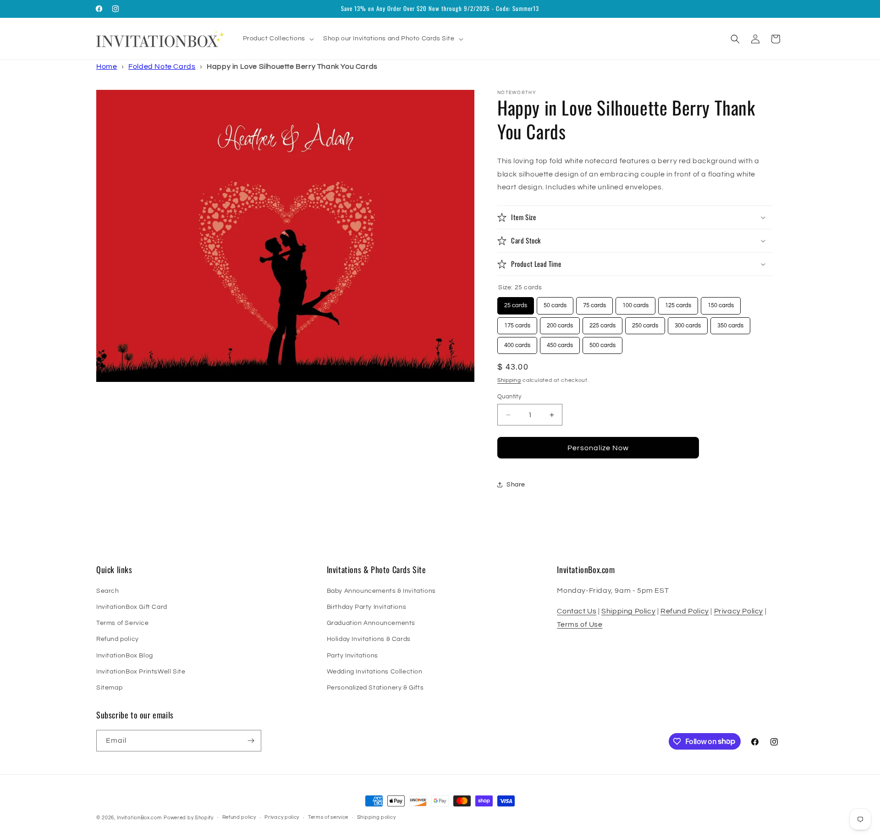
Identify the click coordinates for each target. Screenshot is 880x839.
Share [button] (515, 484)
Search (107, 591)
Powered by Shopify (189, 817)
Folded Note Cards (161, 66)
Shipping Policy (628, 611)
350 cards (730, 323)
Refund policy (117, 639)
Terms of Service (122, 623)
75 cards (594, 303)
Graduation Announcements (371, 623)
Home (106, 66)
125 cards (678, 303)
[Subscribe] (251, 740)
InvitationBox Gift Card (131, 607)
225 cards (602, 323)
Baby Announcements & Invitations (381, 591)
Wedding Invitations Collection (375, 671)
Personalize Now (598, 448)
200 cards (559, 323)
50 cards (555, 303)
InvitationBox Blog (124, 655)
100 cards (635, 303)
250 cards (645, 323)
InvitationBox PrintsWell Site (140, 671)
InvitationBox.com (139, 817)
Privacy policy (281, 817)
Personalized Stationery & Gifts (375, 687)
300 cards (687, 323)
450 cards (559, 342)
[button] (277, 38)
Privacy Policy (738, 611)
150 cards (720, 303)
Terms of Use (579, 624)
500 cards (602, 342)
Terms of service (328, 817)
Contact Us (576, 611)
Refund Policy (684, 611)
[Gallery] (285, 236)
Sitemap (109, 687)
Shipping (509, 380)
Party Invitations (352, 655)
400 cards (517, 342)
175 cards (517, 323)
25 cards (515, 303)
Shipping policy (376, 817)
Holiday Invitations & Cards (369, 639)
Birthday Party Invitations (367, 607)
